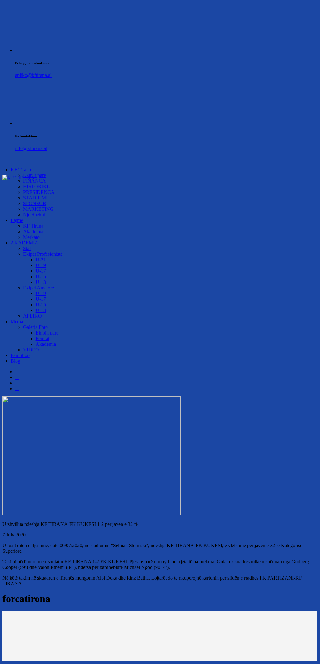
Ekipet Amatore (38, 287)
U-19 (41, 265)
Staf (27, 248)
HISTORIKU (37, 186)
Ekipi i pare (47, 332)
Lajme (17, 220)
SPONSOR (34, 203)
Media (17, 321)
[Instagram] (17, 382)
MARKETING (38, 209)
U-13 (41, 282)
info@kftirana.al (31, 148)
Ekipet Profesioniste (42, 254)
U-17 (41, 271)
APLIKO (32, 316)
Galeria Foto (35, 327)
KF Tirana (21, 169)
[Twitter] (17, 377)
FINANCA (34, 181)
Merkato (31, 237)
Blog (15, 361)
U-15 (41, 276)
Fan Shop (20, 355)
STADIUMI (35, 197)
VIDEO (31, 349)
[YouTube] (17, 388)
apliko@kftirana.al (33, 75)
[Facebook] (17, 371)
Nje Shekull (35, 214)
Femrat (42, 338)
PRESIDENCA (39, 192)
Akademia (33, 231)
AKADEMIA (24, 242)
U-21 (41, 259)
